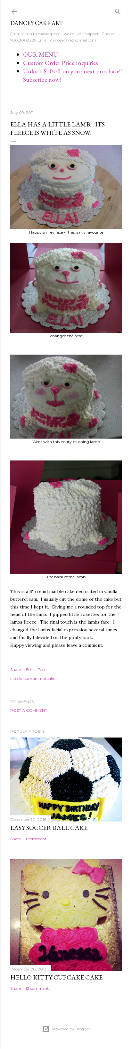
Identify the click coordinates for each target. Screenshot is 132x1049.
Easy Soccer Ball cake (48, 827)
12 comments (38, 988)
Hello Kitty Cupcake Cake (56, 977)
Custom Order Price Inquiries (60, 63)
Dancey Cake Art (36, 23)
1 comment (36, 838)
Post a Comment (28, 710)
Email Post (36, 669)
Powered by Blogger (71, 1028)
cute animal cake (39, 678)
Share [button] (15, 669)
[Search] (118, 10)
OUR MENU (40, 54)
